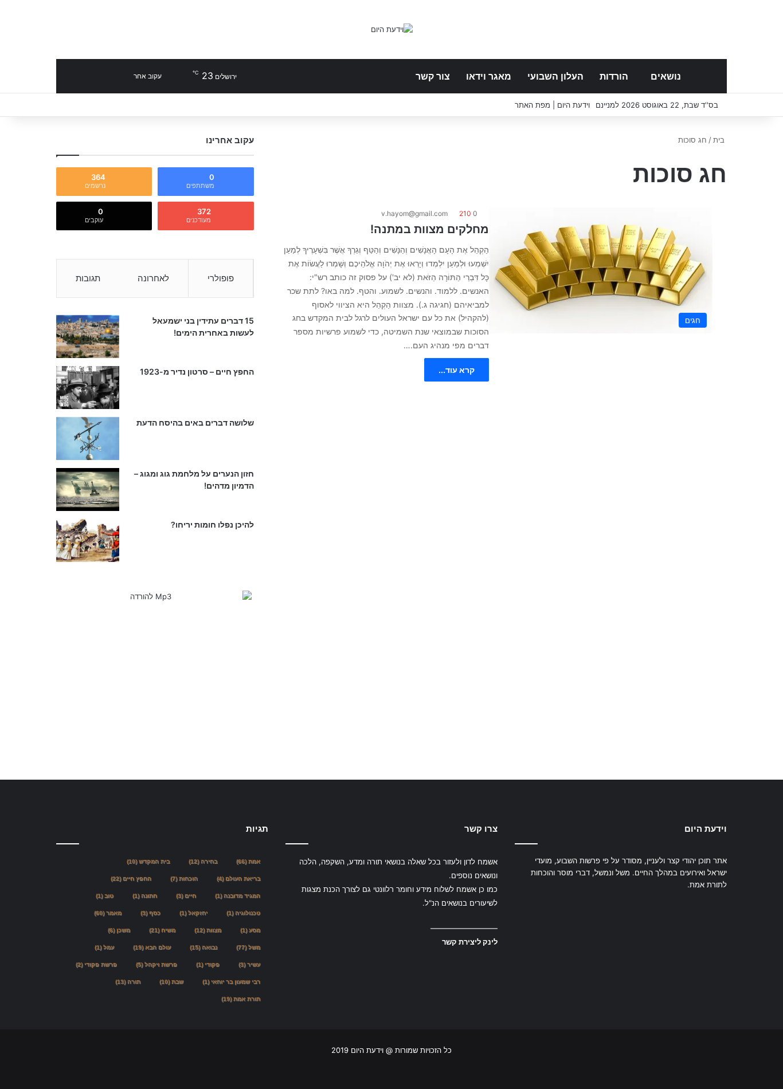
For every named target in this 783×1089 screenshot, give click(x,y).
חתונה (144, 896)
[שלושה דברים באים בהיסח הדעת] (87, 438)
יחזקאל (193, 913)
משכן (119, 930)
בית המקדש (148, 861)
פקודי (208, 964)
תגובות (88, 278)
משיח (162, 930)
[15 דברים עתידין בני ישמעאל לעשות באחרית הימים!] (87, 336)
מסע (250, 930)
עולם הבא (152, 947)
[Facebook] (521, 906)
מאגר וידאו (488, 76)
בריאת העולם (238, 878)
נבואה (203, 947)
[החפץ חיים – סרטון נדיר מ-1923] (87, 387)
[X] (535, 906)
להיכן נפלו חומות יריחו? (212, 524)
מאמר (108, 913)
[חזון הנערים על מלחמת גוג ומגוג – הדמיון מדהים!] (87, 489)
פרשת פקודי (96, 964)
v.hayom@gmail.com (414, 213)
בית (720, 139)
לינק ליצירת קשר (470, 941)
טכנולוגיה (243, 913)
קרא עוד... (457, 370)
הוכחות (184, 878)
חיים (186, 896)
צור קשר (433, 76)
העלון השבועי (555, 76)
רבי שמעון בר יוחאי (231, 981)
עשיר (249, 964)
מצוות (207, 930)
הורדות (614, 76)
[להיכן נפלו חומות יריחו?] (87, 540)
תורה (127, 981)
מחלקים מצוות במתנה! (429, 229)
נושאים (666, 76)
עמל (104, 947)
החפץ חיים (131, 878)
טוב (104, 896)
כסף (150, 913)
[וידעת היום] (392, 29)
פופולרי (221, 278)
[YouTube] (549, 906)
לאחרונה (153, 278)
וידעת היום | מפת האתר (552, 104)
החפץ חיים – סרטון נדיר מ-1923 (197, 371)
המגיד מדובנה (237, 896)
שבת (171, 981)
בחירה (203, 861)
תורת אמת (240, 999)
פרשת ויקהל (156, 964)
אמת (248, 861)
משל (248, 947)
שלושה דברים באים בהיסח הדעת (195, 422)
